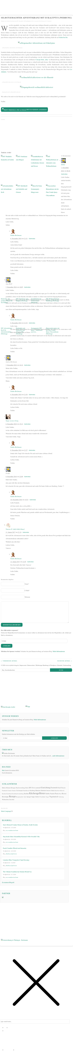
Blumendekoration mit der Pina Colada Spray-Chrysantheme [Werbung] (52, 331)
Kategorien (8, 1030)
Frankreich (5, 790)
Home (6, 1027)
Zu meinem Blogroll (8, 882)
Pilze (60, 793)
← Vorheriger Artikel (9, 661)
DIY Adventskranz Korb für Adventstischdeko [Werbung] (6, 331)
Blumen (8, 788)
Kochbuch (9, 793)
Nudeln (52, 793)
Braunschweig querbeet (38, 1045)
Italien (53, 790)
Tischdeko (42, 797)
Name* (27, 584)
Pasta (56, 793)
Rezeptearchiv (19, 797)
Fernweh (54, 787)
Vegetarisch (53, 796)
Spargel (29, 797)
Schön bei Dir (63, 37)
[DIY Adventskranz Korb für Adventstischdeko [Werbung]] (7, 255)
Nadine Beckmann (11, 21)
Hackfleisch (26, 790)
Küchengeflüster (37, 793)
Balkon (4, 788)
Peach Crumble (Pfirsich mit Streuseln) (14, 848)
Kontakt (60, 665)
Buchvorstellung (20, 788)
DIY (30, 788)
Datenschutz (31, 665)
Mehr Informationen (59, 651)
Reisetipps (5, 797)
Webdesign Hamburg (42, 665)
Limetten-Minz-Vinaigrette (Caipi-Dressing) (16, 860)
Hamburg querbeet (24, 1045)
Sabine (63, 164)
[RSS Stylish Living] (22, 770)
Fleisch (63, 788)
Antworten (64, 174)
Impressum (23, 665)
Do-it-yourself (35, 21)
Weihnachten (5, 799)
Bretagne (13, 788)
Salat (25, 797)
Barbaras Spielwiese (11, 854)
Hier (3, 770)
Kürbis (48, 794)
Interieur (43, 790)
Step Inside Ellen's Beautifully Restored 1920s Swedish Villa (21, 836)
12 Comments (48, 21)
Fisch (59, 788)
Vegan (47, 797)
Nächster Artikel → (64, 661)
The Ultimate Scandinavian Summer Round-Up (17, 872)
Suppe (33, 797)
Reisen (64, 793)
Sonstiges (52, 1046)
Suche (61, 670)
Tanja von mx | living (12, 421)
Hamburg (32, 790)
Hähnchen (38, 790)
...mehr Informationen (57, 756)
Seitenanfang (67, 665)
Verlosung (61, 797)
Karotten (57, 790)
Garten (9, 790)
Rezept (12, 796)
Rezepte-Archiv (9, 1050)
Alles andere (59, 1038)
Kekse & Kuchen (31, 1038)
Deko (26, 788)
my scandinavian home (12, 830)
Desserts (15, 1037)
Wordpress (53, 665)
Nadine (10, 1027)
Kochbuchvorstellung (18, 793)
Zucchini (11, 799)
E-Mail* (27, 590)
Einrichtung (41, 21)
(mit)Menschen (54, 1043)
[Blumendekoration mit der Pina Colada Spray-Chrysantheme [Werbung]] (53, 255)
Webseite (27, 597)
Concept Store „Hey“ (42, 60)
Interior (48, 790)
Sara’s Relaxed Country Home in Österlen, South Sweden (20, 825)
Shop (17, 1050)
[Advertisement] (36, 134)
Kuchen (26, 793)
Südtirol (37, 797)
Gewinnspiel (19, 790)
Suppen (41, 1037)
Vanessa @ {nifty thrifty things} (15, 529)
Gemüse (14, 790)
